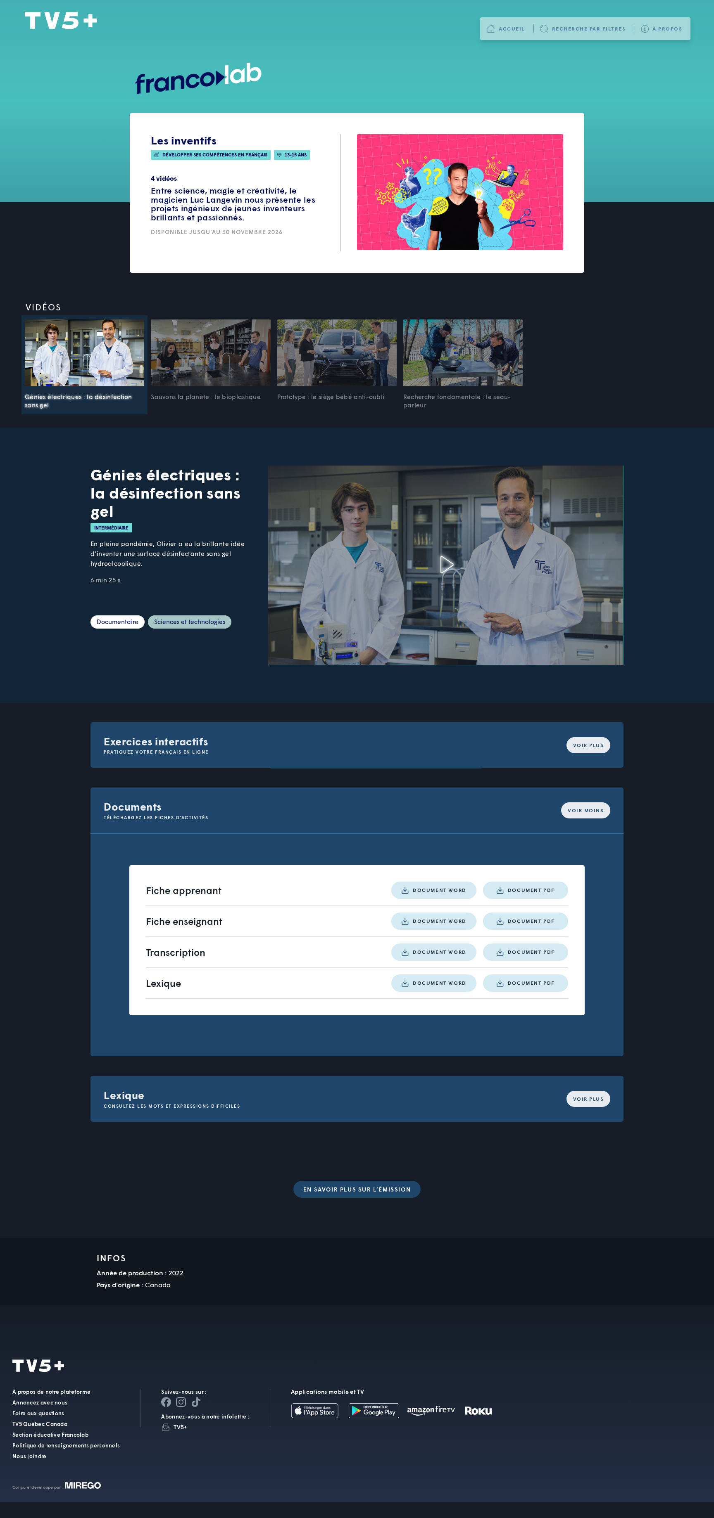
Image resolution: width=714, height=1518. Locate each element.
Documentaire (117, 621)
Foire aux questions (38, 1413)
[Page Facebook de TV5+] (166, 1402)
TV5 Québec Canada (39, 1424)
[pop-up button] (559, 652)
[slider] (435, 635)
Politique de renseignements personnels (66, 1445)
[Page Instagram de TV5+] (181, 1402)
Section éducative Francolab (50, 1434)
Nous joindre (29, 1456)
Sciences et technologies (189, 621)
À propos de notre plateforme (51, 1391)
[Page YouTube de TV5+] (196, 1402)
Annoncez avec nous (39, 1402)
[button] (446, 565)
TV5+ (61, 21)
